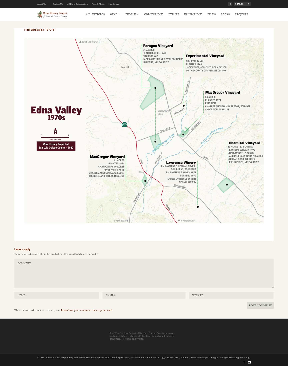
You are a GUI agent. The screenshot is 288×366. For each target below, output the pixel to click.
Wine (113, 14)
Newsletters (113, 4)
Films (212, 14)
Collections (154, 14)
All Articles (95, 14)
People (131, 14)
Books (225, 14)
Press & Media (98, 4)
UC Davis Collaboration (77, 4)
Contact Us (58, 4)
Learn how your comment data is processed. (87, 310)
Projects (241, 14)
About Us (41, 4)
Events (173, 14)
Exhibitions (193, 14)
